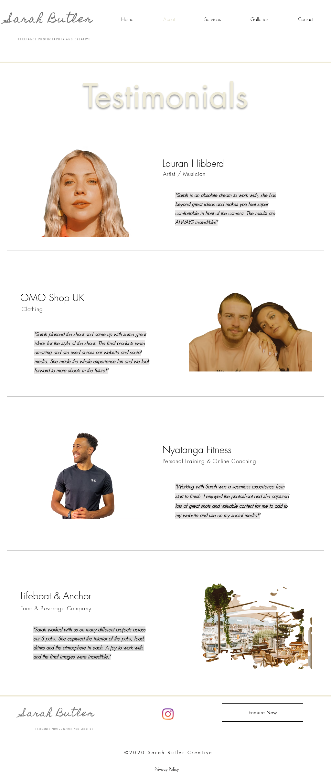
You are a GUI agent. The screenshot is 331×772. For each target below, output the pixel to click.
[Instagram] (168, 714)
